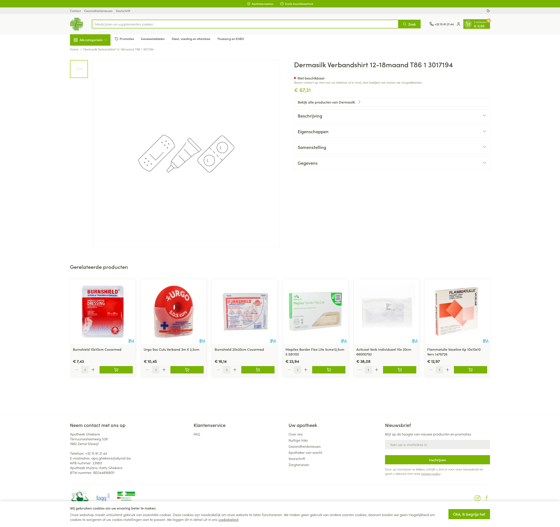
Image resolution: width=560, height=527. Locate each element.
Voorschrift (123, 11)
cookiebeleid (228, 519)
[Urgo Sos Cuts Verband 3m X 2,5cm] (173, 311)
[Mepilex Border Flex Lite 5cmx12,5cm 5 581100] (315, 311)
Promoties (127, 38)
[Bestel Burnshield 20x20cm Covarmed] (258, 369)
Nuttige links (298, 440)
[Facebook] (486, 498)
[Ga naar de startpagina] (76, 24)
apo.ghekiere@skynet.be (111, 458)
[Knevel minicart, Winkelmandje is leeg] (468, 24)
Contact (75, 11)
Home (74, 49)
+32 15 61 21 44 (96, 453)
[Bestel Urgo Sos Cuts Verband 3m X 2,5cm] (187, 369)
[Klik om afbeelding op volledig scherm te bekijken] (186, 153)
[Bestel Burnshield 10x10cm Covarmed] (116, 369)
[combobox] (245, 24)
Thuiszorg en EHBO (230, 38)
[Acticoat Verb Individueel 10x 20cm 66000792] (386, 311)
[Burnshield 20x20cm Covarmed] (244, 311)
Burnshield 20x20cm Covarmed (239, 349)
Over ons (296, 434)
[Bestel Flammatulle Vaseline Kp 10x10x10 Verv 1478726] (470, 369)
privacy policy (430, 473)
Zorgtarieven (299, 464)
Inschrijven (437, 459)
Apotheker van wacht (305, 452)
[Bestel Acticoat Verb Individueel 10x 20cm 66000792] (399, 369)
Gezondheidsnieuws (98, 11)
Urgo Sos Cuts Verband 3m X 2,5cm (171, 349)
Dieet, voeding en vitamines (191, 38)
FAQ (197, 434)
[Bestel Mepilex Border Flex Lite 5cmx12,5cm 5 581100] (328, 369)
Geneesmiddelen (153, 38)
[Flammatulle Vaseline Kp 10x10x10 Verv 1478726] (457, 311)
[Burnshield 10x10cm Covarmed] (102, 311)
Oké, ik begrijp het (469, 514)
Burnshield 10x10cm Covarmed (97, 349)
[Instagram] (477, 498)
